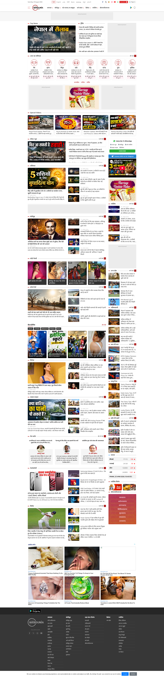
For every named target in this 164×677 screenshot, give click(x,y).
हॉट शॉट (68, 623)
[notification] (134, 7)
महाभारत (87, 635)
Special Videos (35, 113)
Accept (125, 674)
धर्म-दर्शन (87, 640)
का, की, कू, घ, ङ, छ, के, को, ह (62, 77)
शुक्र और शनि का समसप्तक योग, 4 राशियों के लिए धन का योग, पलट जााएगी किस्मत (128, 239)
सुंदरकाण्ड (122, 513)
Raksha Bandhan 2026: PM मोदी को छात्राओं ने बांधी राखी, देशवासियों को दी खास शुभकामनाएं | (122, 133)
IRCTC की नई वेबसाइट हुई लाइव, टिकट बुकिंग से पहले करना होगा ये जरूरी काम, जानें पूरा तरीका (128, 367)
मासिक (83, 82)
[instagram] (112, 2)
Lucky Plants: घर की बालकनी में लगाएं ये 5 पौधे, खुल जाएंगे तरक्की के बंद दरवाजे (128, 412)
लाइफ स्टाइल (34, 397)
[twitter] (106, 2)
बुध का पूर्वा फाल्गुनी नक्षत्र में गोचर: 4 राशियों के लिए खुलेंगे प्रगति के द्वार (93, 199)
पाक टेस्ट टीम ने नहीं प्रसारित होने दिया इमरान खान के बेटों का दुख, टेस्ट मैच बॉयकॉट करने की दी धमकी (91, 511)
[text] (40, 122)
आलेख (67, 632)
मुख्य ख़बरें (50, 626)
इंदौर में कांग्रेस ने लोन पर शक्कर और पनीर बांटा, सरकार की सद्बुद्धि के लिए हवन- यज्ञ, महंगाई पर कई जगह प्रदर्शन (128, 432)
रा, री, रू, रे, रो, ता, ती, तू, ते (118, 77)
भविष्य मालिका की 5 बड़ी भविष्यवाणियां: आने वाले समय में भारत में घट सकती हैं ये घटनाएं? (128, 330)
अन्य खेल (114, 271)
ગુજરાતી (89, 2)
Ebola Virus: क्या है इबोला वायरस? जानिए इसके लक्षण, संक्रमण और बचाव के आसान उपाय (93, 413)
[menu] (29, 7)
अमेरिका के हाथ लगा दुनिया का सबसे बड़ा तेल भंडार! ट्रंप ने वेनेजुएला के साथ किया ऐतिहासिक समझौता (90, 36)
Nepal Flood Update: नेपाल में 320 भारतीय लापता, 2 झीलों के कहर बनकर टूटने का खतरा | (40, 133)
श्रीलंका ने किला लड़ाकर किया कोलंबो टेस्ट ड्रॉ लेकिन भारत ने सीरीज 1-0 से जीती (93, 536)
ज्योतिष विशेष (115, 481)
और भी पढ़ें (100, 436)
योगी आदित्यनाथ (51, 620)
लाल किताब (121, 632)
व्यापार (113, 455)
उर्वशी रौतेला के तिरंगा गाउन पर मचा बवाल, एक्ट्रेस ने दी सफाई (92, 242)
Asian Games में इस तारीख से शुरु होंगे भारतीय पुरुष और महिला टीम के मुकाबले (92, 519)
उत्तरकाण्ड (122, 521)
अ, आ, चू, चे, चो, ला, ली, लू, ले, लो (34, 77)
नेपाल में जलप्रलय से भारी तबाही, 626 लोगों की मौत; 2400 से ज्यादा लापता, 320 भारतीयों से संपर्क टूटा (46, 158)
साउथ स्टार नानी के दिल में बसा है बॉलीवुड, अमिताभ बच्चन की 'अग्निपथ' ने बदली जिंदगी (92, 252)
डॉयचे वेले (33, 287)
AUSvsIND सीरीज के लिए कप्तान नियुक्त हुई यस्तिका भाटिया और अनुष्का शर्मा (92, 527)
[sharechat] (109, 2)
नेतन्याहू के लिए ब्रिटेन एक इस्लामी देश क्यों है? (67, 441)
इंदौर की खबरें (115, 418)
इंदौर (49, 635)
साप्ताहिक (76, 82)
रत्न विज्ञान (121, 652)
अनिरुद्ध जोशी (40, 453)
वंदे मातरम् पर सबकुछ (68, 8)
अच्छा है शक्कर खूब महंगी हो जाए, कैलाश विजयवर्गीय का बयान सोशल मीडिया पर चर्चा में (128, 440)
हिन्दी (54, 2)
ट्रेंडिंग (82, 23)
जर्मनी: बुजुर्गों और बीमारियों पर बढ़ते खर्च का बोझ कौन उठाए (92, 317)
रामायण (87, 632)
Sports (30, 328)
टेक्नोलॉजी (33, 468)
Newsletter (123, 2)
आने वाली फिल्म (70, 640)
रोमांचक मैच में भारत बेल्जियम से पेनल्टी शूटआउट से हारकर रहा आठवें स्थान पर (127, 293)
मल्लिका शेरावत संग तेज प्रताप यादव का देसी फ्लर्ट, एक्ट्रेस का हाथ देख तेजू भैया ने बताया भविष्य (93, 377)
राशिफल (32, 166)
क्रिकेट (87, 8)
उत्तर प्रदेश (50, 623)
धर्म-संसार (79, 8)
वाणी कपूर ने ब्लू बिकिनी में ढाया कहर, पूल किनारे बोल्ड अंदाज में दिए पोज (44, 386)
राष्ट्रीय (49, 629)
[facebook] (103, 2)
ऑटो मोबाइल (51, 657)
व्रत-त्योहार (87, 637)
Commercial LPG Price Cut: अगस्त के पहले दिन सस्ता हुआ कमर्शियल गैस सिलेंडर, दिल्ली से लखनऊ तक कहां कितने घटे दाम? (128, 375)
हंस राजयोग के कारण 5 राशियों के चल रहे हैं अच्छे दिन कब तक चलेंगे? (92, 172)
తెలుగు (72, 2)
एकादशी (87, 620)
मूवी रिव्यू (68, 629)
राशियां (120, 629)
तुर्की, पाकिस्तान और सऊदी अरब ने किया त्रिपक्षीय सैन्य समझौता (92, 430)
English (59, 2)
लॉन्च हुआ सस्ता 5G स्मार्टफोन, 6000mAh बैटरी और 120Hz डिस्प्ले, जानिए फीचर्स (44, 494)
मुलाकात (68, 654)
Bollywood (45, 328)
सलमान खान (69, 646)
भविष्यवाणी (114, 307)
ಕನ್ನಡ (84, 2)
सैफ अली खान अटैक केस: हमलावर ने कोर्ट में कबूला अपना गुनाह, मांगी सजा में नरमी (91, 52)
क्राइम (49, 660)
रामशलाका (121, 640)
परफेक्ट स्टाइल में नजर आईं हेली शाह (96, 282)
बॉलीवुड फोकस (69, 643)
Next (74, 39)
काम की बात (114, 344)
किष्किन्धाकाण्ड (122, 509)
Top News (34, 23)
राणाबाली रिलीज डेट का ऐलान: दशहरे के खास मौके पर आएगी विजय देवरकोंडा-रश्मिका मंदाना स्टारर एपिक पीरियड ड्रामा (91, 233)
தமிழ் (64, 2)
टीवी (67, 652)
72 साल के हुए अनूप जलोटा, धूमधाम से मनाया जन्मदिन (77, 282)
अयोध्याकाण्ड (122, 501)
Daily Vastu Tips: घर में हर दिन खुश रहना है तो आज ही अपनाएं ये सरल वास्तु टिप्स (128, 395)
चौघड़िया (121, 643)
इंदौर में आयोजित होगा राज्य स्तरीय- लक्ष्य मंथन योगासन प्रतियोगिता (92, 403)
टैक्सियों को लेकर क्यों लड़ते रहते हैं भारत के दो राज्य (92, 300)
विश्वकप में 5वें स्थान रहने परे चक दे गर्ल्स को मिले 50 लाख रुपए (128, 284)
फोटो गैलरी (33, 258)
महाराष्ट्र (49, 649)
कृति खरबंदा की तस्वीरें (35, 281)
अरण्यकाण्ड (122, 505)
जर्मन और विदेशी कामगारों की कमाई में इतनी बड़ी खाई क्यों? (93, 308)
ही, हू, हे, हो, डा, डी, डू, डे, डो (76, 77)
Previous (29, 39)
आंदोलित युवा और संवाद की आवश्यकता (93, 441)
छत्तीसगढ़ (50, 643)
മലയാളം (78, 2)
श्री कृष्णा (87, 629)
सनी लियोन (68, 649)
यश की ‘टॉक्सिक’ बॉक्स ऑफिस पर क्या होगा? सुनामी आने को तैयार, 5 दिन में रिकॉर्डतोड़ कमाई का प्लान (91, 367)
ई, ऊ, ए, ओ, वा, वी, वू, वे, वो (48, 77)
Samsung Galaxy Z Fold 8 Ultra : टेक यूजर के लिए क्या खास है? (93, 472)
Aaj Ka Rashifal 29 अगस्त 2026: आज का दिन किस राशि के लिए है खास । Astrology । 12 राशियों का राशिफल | (67, 133)
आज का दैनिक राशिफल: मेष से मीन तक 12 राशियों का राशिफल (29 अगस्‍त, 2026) (128, 211)
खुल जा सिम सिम (70, 637)
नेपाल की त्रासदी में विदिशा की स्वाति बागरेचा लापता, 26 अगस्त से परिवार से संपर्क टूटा (91, 28)
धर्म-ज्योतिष (129, 144)
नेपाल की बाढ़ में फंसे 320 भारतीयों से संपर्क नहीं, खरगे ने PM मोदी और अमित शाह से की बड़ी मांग (50, 48)
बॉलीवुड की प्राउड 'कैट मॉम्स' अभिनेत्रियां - (57, 282)
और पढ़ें (132, 56)
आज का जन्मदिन (123, 623)
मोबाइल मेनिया (51, 669)
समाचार (49, 8)
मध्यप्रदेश (50, 640)
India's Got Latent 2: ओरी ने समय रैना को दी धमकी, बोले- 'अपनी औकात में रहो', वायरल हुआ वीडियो (91, 45)
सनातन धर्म (87, 626)
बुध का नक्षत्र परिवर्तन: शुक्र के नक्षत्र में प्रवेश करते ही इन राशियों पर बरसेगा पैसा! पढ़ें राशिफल (92, 181)
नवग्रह (120, 649)
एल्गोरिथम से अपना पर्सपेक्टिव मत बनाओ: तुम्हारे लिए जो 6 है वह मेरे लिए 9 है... (40, 441)
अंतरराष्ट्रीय (50, 632)
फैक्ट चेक (50, 663)
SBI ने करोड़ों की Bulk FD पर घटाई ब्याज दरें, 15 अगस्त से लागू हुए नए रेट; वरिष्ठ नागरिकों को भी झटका (128, 349)
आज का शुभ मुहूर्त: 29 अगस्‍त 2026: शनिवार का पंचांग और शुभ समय (128, 229)
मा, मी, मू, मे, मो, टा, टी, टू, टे (90, 77)
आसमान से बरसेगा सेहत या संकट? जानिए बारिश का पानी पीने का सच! (45, 423)
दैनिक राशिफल (122, 620)
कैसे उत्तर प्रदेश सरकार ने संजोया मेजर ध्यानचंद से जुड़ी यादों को (128, 276)
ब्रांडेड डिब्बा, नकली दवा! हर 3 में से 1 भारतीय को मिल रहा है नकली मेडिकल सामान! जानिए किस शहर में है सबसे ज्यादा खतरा (86, 150)
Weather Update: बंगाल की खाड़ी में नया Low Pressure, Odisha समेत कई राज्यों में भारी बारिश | (95, 133)
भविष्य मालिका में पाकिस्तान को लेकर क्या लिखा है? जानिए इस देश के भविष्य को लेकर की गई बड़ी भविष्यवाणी (128, 321)
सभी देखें (101, 139)
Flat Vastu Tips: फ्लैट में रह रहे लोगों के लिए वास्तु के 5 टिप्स (128, 404)
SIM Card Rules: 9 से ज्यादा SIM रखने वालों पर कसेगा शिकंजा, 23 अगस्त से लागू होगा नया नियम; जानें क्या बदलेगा (92, 490)
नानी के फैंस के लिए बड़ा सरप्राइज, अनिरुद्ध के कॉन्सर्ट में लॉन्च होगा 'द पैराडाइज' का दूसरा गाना (92, 223)
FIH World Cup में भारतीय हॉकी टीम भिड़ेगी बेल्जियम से (128, 302)
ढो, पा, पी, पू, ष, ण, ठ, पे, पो (104, 77)
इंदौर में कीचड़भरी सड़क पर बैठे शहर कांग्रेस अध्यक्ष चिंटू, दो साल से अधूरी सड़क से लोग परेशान (128, 449)
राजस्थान (50, 652)
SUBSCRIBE (122, 151)
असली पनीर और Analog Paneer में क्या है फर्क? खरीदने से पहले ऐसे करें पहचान (92, 422)
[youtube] (115, 2)
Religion (52, 328)
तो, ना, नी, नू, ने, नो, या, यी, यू (132, 77)
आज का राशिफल (35, 56)
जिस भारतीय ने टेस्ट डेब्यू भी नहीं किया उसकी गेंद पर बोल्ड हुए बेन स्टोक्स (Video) (45, 532)
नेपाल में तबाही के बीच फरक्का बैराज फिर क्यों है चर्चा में (92, 291)
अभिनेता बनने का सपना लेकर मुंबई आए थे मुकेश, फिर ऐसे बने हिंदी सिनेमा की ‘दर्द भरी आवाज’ (46, 243)
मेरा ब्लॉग (33, 436)
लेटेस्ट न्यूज (33, 139)
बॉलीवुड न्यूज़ (69, 620)
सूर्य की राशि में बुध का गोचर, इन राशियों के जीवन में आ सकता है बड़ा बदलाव (92, 190)
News (58, 328)
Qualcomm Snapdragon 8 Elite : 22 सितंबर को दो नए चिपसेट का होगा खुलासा (93, 481)
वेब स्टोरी (68, 626)
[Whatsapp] (118, 2)
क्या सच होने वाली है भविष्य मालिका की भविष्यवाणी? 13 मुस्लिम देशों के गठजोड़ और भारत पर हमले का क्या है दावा (128, 338)
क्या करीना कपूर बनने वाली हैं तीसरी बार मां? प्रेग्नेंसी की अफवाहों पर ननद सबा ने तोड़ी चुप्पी (93, 387)
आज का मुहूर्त (122, 626)
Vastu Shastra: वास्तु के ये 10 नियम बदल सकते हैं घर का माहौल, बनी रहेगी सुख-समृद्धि (128, 386)
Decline (133, 674)
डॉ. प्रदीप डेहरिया (93, 453)
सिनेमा (30, 263)
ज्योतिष (94, 8)
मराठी (68, 2)
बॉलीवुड (57, 8)
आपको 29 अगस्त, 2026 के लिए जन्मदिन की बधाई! (128, 220)
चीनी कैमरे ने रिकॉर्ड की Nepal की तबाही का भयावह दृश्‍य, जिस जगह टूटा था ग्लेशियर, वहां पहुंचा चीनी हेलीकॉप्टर (86, 157)
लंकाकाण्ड (122, 517)
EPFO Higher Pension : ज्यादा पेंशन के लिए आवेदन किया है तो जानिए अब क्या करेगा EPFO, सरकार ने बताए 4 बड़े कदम (128, 358)
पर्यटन (67, 635)
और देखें (104, 325)
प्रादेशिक (50, 637)
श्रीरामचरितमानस (104, 8)
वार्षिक (88, 82)
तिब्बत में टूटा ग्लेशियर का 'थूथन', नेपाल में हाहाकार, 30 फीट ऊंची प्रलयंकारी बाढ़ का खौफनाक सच (85, 144)
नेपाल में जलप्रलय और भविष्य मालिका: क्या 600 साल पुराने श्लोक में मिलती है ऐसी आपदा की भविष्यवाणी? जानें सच (128, 313)
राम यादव (66, 453)
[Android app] (35, 611)
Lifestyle (37, 328)
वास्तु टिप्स (114, 381)
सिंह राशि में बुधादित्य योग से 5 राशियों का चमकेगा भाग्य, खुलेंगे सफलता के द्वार (45, 192)
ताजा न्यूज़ (114, 144)
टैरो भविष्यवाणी (122, 637)
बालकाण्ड (122, 497)
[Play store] (131, 7)
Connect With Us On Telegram (124, 156)
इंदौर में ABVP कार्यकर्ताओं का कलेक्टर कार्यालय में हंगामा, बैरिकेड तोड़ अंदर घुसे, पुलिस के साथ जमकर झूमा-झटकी (128, 423)
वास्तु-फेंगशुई (122, 635)
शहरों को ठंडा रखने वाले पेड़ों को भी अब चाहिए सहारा (44, 312)
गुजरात (49, 646)
